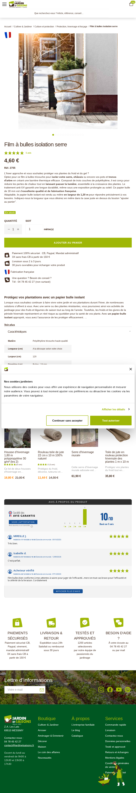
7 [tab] (68, 135)
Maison (42, 746)
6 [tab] (65, 135)
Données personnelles (117, 741)
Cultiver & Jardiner (48, 724)
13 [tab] (83, 135)
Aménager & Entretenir (51, 735)
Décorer (42, 741)
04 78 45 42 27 (118, 646)
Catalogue (77, 735)
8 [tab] (70, 135)
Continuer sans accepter (67, 420)
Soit (28, 220)
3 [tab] (58, 135)
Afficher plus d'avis (68, 591)
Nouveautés (44, 757)
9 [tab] (73, 135)
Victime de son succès (21, 485)
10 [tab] (75, 135)
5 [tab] (63, 135)
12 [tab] (80, 135)
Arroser (42, 730)
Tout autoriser (111, 420)
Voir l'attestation (23, 522)
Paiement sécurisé (115, 772)
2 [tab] (55, 135)
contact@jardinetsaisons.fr (19, 745)
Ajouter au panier (54, 485)
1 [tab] (53, 135)
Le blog (76, 730)
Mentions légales (114, 757)
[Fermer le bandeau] (130, 369)
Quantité (10, 220)
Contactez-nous (114, 735)
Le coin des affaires (49, 752)
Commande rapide (115, 724)
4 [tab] (60, 135)
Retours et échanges (117, 752)
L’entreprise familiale (83, 724)
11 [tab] (78, 135)
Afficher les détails (113, 409)
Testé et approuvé (115, 746)
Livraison (110, 730)
